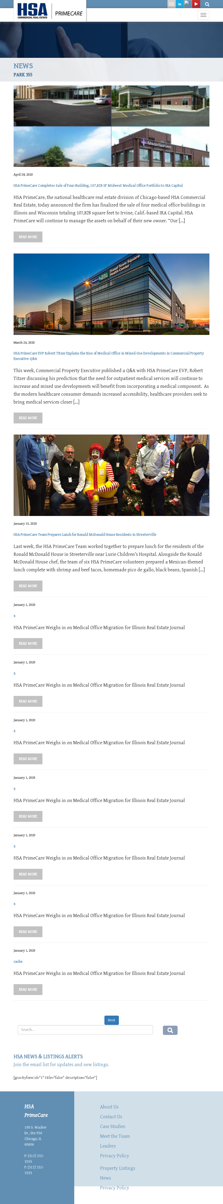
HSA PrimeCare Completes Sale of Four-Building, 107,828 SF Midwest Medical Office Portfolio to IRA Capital (98, 185)
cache (18, 961)
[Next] (111, 1015)
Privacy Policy (114, 1156)
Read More (28, 237)
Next (111, 1020)
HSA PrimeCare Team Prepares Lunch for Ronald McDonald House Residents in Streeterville (85, 535)
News (105, 1178)
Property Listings (117, 1168)
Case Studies (112, 1126)
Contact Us (111, 1117)
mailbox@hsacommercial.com (48, 1184)
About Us (109, 1107)
